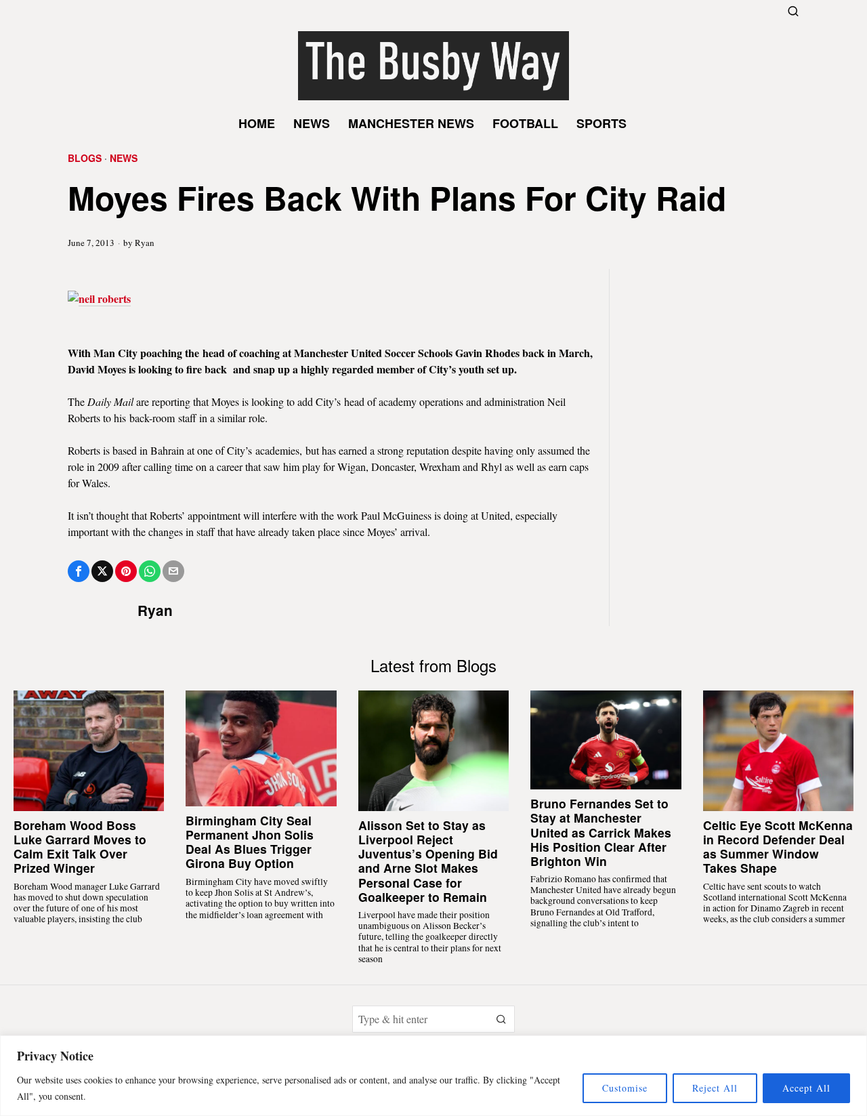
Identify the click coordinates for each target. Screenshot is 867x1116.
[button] (501, 1019)
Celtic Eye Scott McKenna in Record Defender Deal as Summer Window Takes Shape (778, 846)
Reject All (715, 1087)
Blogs (85, 158)
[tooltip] (78, 571)
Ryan (144, 242)
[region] (433, 1075)
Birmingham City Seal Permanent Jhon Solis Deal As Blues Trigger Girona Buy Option (250, 841)
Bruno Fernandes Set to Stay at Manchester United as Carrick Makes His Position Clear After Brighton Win (600, 832)
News (124, 158)
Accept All (806, 1087)
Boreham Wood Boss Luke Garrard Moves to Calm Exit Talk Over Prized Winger (80, 846)
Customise (625, 1087)
